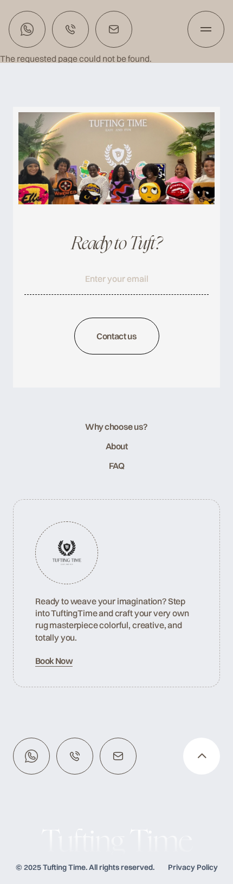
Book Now (54, 660)
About (117, 446)
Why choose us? (116, 426)
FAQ (117, 465)
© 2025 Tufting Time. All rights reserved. (85, 867)
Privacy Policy (193, 867)
